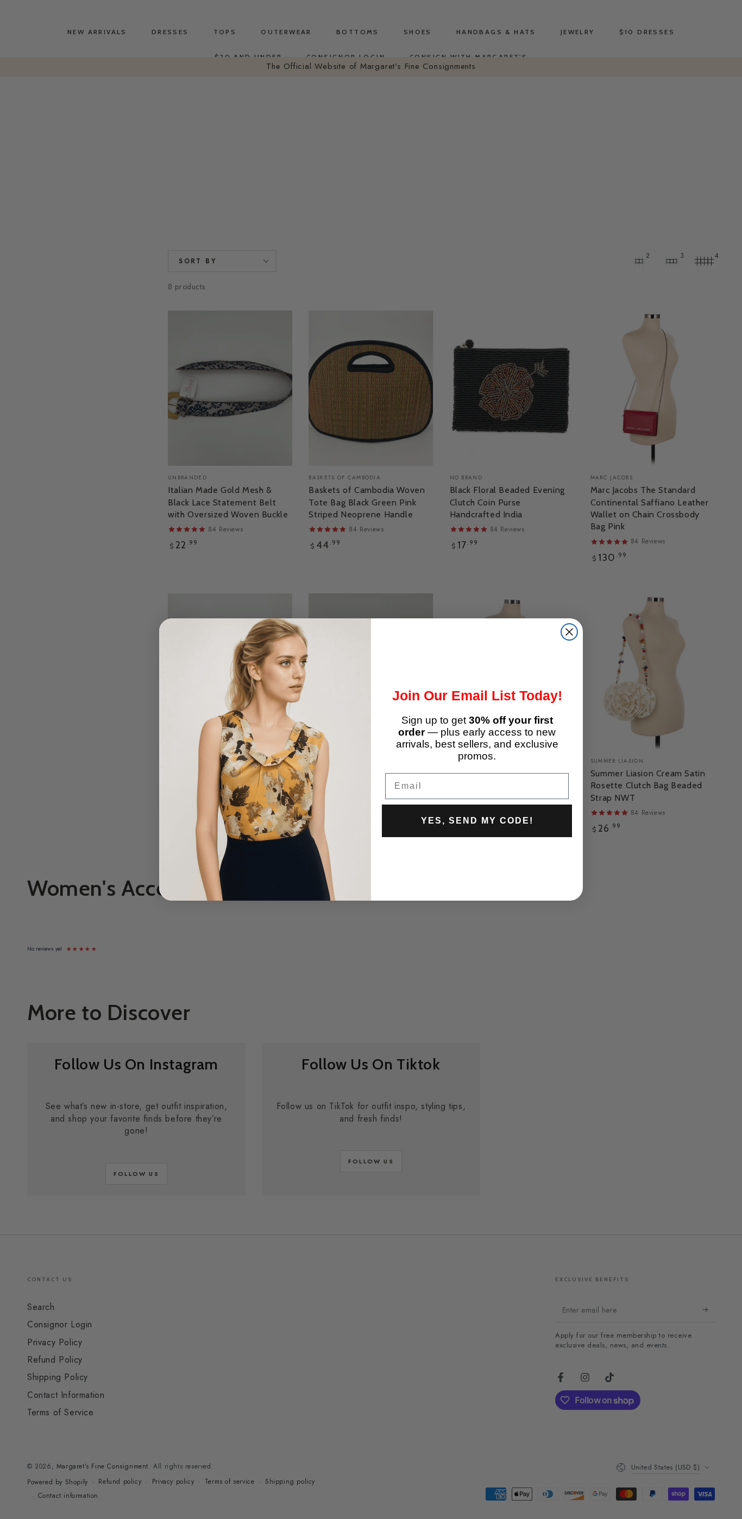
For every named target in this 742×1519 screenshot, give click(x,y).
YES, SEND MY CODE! (477, 820)
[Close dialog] (569, 632)
